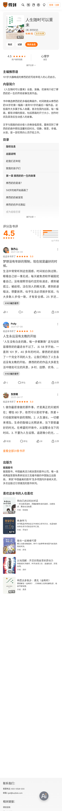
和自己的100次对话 (27, 501)
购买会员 (31, 44)
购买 (10, 44)
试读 (20, 44)
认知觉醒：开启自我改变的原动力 (35, 560)
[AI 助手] (43, 795)
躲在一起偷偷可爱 (26, 540)
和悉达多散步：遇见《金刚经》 (34, 580)
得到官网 (6, 807)
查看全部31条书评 (14, 451)
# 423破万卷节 (12, 303)
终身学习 (22, 520)
